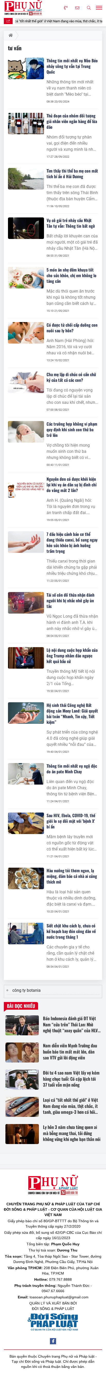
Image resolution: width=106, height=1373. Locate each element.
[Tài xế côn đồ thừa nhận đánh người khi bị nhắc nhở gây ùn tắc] (26, 603)
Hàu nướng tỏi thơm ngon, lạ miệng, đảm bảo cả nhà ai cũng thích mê (72, 876)
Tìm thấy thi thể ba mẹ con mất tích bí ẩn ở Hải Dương (72, 173)
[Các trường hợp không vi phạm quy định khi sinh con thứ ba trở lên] (26, 432)
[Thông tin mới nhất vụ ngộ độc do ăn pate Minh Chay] (26, 774)
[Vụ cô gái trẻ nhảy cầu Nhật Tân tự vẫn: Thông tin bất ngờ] (26, 228)
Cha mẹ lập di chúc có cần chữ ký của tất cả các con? (71, 377)
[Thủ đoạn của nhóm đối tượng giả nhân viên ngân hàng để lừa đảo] (26, 123)
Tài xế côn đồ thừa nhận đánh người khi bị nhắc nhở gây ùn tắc (70, 600)
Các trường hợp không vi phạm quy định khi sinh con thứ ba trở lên (72, 429)
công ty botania (26, 990)
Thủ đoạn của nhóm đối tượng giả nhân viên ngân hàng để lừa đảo (72, 121)
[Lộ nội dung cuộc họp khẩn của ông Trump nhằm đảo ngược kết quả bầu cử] (26, 658)
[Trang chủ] (9, 35)
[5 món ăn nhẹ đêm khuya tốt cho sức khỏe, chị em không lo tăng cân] (26, 277)
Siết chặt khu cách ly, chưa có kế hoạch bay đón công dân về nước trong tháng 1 (71, 931)
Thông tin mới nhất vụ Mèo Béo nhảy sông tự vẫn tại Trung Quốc (72, 66)
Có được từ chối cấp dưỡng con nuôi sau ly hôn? (72, 328)
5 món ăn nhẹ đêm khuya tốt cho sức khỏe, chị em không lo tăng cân (71, 275)
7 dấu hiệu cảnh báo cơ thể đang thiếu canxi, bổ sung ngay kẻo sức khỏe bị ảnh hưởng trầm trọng (72, 542)
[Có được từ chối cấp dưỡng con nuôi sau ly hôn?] (26, 333)
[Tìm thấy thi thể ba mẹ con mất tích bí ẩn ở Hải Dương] (26, 178)
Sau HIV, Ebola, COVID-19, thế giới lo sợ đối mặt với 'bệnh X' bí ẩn (71, 821)
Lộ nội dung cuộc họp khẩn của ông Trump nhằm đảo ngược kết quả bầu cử (72, 655)
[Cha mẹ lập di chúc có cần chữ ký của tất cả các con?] (26, 382)
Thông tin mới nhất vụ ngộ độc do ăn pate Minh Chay (72, 769)
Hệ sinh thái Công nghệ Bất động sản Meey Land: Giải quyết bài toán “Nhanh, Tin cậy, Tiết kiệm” (72, 713)
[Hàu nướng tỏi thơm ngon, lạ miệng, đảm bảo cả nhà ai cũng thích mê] (26, 878)
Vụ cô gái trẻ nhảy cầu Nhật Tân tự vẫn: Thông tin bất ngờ (71, 223)
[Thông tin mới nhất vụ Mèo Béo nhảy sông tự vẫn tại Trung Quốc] (26, 68)
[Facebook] (53, 1341)
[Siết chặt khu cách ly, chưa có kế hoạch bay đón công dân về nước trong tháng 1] (26, 933)
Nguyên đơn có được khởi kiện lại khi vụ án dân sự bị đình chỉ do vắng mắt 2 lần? (71, 484)
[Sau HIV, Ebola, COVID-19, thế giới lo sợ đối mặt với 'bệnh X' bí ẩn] (26, 823)
